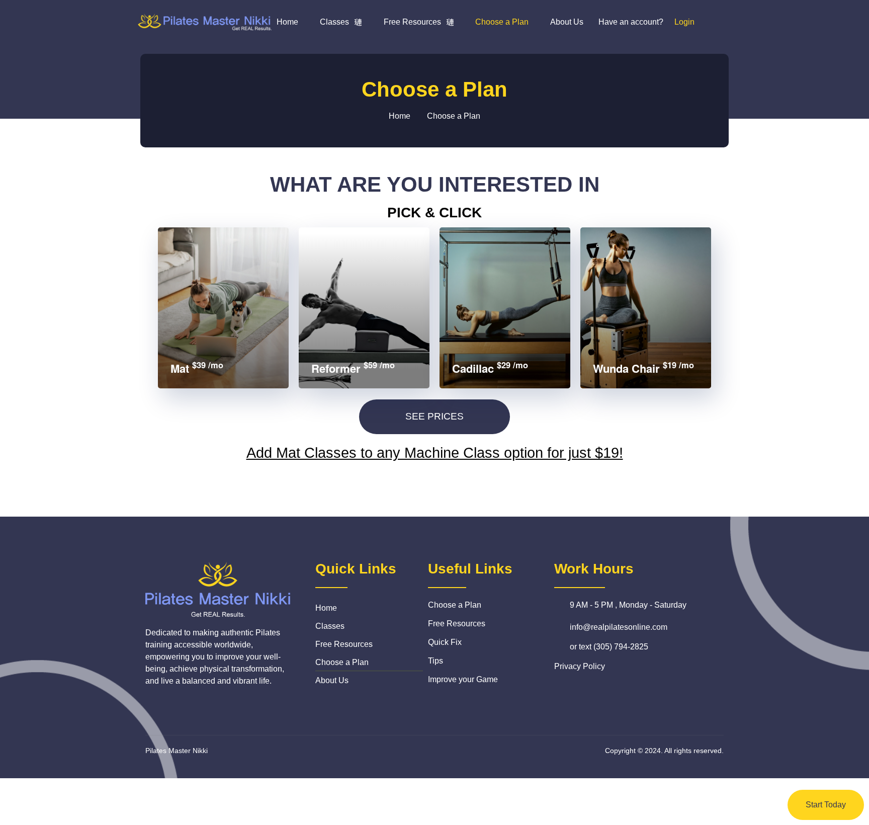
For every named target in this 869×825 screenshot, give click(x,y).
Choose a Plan (502, 22)
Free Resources (412, 22)
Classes (334, 22)
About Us (566, 22)
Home (287, 22)
